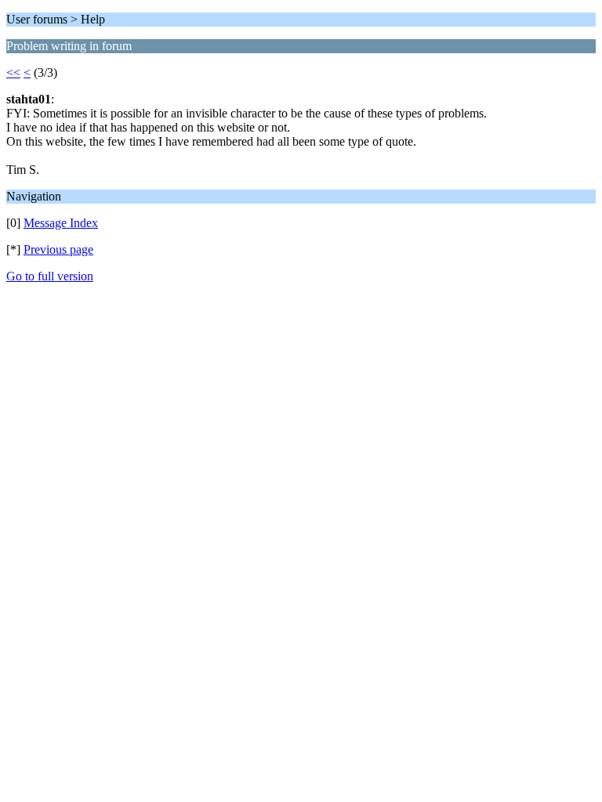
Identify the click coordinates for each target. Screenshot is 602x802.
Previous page (58, 249)
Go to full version (49, 276)
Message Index (61, 222)
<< (13, 72)
